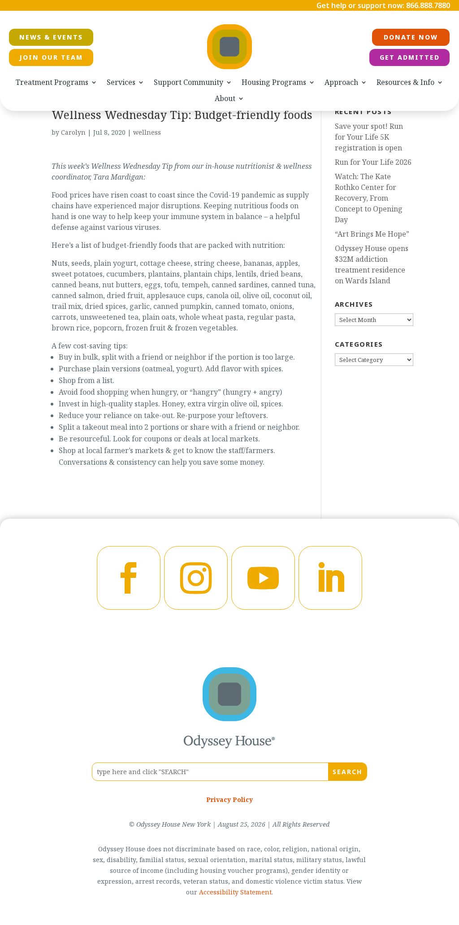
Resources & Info (405, 82)
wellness (147, 132)
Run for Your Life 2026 (373, 162)
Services (121, 82)
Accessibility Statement (235, 892)
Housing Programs (274, 82)
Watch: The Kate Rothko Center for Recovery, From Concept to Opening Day (369, 198)
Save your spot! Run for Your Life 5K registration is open (369, 137)
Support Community (188, 82)
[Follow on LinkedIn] (330, 578)
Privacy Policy (229, 799)
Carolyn (73, 132)
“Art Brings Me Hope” (372, 234)
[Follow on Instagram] (196, 578)
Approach (341, 82)
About (225, 98)
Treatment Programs (52, 82)
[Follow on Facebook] (128, 578)
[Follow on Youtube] (263, 578)
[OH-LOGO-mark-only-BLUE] (229, 718)
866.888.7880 (428, 5)
